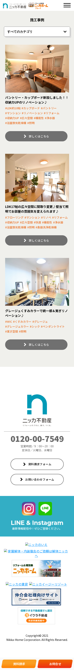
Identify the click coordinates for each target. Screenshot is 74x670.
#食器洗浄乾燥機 (46, 227)
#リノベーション (32, 113)
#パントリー (49, 108)
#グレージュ (40, 321)
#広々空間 (26, 118)
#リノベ (46, 217)
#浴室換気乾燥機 (15, 123)
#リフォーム (51, 113)
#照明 (31, 123)
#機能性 (39, 118)
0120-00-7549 (37, 438)
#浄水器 (50, 118)
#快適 (37, 222)
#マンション (13, 113)
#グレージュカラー (17, 326)
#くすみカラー (22, 321)
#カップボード (31, 108)
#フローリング (14, 217)
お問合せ (55, 664)
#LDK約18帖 (13, 108)
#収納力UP (12, 118)
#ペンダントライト (53, 326)
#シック (35, 326)
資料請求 (19, 664)
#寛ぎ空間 (11, 331)
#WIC (8, 321)
